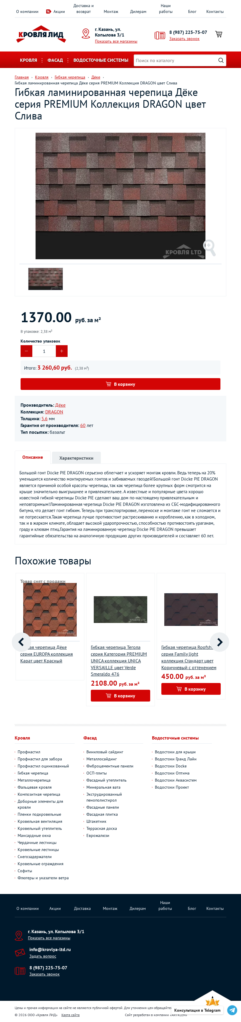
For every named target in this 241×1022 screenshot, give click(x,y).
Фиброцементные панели (109, 766)
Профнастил (29, 752)
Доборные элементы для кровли (40, 804)
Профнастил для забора (40, 759)
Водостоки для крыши (175, 752)
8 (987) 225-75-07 (188, 32)
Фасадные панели (102, 807)
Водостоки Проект (172, 787)
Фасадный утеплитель (106, 780)
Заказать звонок (184, 38)
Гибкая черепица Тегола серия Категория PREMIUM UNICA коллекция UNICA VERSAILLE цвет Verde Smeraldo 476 (119, 660)
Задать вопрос (42, 956)
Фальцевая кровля (35, 787)
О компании (27, 11)
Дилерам (138, 11)
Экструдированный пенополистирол (104, 797)
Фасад (55, 60)
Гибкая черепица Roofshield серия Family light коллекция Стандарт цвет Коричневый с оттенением (190, 657)
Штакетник (96, 821)
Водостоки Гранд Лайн (176, 759)
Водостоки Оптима (172, 773)
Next (219, 642)
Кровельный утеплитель (40, 828)
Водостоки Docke (171, 766)
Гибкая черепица (33, 773)
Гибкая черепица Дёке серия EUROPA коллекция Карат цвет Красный (46, 654)
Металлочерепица (34, 780)
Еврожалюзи (97, 835)
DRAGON (54, 412)
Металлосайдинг (101, 759)
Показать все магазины (116, 41)
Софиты (25, 870)
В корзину (124, 384)
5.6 (44, 418)
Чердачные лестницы (37, 842)
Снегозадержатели (35, 856)
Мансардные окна (34, 835)
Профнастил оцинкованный (43, 766)
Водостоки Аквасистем (176, 780)
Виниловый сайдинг (104, 752)
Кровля (28, 60)
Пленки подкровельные (39, 814)
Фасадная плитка (102, 814)
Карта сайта (70, 1015)
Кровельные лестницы (38, 849)
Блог (192, 11)
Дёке (60, 405)
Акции (59, 11)
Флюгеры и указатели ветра (43, 877)
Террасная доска (101, 828)
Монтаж (111, 11)
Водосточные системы (100, 60)
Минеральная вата (103, 787)
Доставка (82, 908)
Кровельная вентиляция (40, 821)
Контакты (215, 11)
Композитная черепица (39, 794)
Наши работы (166, 8)
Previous (21, 642)
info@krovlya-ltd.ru (50, 949)
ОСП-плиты (96, 773)
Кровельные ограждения (40, 863)
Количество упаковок (40, 341)
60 (83, 425)
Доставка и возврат (83, 8)
